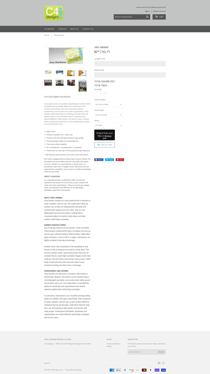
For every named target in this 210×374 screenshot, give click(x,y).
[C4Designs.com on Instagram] (163, 363)
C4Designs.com (57, 370)
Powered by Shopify (73, 370)
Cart (161, 17)
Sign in (147, 11)
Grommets (99, 110)
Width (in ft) (99, 70)
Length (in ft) (99, 59)
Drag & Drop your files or (104, 134)
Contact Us (88, 29)
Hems (96, 120)
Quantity (98, 89)
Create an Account (159, 11)
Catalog (62, 29)
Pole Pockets (99, 100)
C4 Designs (49, 29)
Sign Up (161, 352)
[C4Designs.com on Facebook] (159, 363)
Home (46, 35)
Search (47, 363)
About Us (74, 29)
